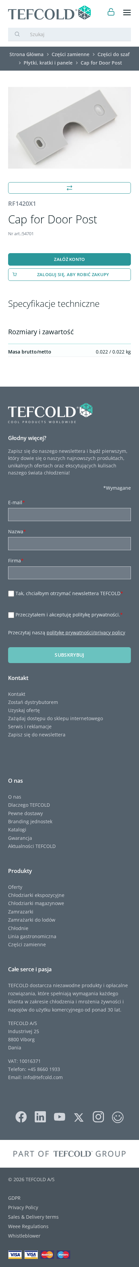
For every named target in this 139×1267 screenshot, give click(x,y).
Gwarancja (20, 838)
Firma (16, 560)
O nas (14, 797)
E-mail (16, 502)
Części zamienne (27, 944)
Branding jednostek (30, 821)
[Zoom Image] (69, 128)
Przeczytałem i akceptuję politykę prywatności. (69, 615)
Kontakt (16, 694)
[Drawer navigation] (127, 12)
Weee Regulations (28, 1226)
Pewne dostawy (25, 813)
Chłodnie (18, 928)
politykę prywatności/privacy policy (86, 632)
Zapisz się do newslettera (36, 734)
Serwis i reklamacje (30, 726)
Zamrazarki (20, 911)
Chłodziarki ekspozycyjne (36, 895)
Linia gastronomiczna (32, 936)
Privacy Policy (23, 1207)
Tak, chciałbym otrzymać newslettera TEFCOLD (69, 593)
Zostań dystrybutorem (33, 702)
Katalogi (17, 829)
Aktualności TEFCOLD (32, 846)
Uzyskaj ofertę (24, 710)
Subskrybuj (69, 655)
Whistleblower (24, 1236)
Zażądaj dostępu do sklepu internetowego (55, 718)
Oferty (15, 887)
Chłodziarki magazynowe (36, 903)
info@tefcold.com (43, 1077)
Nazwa (17, 531)
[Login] (111, 12)
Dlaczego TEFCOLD (29, 805)
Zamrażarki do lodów (31, 920)
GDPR (14, 1198)
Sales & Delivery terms (33, 1217)
